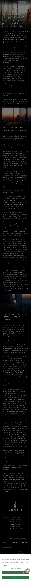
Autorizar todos (15, 577)
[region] (15, 567)
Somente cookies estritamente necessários (15, 572)
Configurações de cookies (15, 568)
